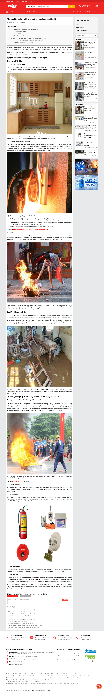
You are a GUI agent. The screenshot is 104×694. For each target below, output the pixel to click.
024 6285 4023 (26, 656)
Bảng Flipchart (18, 683)
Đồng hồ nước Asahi (26, 677)
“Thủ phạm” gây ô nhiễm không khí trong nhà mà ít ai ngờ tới (22, 619)
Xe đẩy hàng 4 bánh (60, 673)
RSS (57, 659)
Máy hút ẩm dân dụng (38, 679)
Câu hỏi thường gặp (81, 30)
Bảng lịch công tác (58, 683)
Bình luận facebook (25, 596)
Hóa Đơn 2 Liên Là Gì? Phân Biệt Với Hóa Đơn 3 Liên (90, 54)
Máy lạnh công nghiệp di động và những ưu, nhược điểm (90, 118)
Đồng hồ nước (17, 677)
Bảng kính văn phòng (47, 683)
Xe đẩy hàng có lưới (71, 673)
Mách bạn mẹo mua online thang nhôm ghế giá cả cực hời (21, 609)
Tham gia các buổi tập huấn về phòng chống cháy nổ (28, 40)
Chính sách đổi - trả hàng (74, 653)
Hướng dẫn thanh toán (73, 659)
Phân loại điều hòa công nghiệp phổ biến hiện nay (19, 611)
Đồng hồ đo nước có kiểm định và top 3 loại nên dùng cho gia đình (23, 627)
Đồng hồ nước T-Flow (49, 677)
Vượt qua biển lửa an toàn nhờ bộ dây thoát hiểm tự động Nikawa (30, 229)
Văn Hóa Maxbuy (80, 27)
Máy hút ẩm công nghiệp (26, 679)
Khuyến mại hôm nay (79, 11)
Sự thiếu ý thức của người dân (22, 36)
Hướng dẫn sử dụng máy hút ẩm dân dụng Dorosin (90, 126)
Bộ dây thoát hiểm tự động (22, 681)
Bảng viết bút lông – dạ (74, 683)
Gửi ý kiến (65, 599)
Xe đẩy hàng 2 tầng (39, 673)
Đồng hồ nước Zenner (61, 677)
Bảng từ (66, 683)
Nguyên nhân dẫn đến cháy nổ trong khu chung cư (24, 29)
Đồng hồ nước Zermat (72, 677)
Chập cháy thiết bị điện (20, 31)
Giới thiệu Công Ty (10, 1)
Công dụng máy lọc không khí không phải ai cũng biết (90, 144)
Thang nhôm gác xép (38, 675)
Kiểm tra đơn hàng (92, 11)
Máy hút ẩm (15, 679)
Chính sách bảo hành (73, 651)
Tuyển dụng (24, 1)
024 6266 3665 (34, 656)
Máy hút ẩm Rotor (49, 679)
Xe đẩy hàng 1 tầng (17, 673)
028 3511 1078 (18, 661)
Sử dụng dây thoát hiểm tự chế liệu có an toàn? (90, 83)
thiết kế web (21, 690)
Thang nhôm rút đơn (73, 675)
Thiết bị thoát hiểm (34, 681)
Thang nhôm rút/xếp (84, 675)
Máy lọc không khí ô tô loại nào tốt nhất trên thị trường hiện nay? (23, 613)
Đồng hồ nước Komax (38, 677)
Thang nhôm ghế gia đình (50, 675)
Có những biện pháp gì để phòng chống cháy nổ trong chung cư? (28, 38)
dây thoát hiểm (33, 581)
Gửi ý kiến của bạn (13, 596)
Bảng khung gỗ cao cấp (35, 683)
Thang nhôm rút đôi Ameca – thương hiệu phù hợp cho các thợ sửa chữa (25, 625)
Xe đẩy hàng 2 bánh (28, 673)
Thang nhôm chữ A (27, 675)
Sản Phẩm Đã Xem (32, 12)
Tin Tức (18, 1)
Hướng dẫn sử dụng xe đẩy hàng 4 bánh (17, 621)
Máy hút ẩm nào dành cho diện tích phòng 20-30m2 (20, 615)
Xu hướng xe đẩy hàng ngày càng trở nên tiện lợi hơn (20, 623)
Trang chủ (8, 15)
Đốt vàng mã (17, 33)
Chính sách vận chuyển (73, 655)
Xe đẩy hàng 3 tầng (49, 673)
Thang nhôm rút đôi (62, 675)
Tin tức (13, 15)
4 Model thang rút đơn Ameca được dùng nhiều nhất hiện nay (90, 135)
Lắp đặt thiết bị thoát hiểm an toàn (23, 42)
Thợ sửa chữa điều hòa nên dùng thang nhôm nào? (90, 74)
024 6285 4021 (18, 656)
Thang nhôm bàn (17, 675)
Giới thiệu (59, 651)
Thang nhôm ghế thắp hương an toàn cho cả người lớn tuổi (89, 44)
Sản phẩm (11, 12)
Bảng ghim (25, 683)
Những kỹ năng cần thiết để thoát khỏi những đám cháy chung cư (90, 94)
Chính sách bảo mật (73, 657)
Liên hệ (30, 1)
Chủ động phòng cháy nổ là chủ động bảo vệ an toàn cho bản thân (90, 64)
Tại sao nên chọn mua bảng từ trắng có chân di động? (20, 617)
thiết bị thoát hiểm (18, 481)
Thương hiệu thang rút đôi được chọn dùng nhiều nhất (90, 152)
